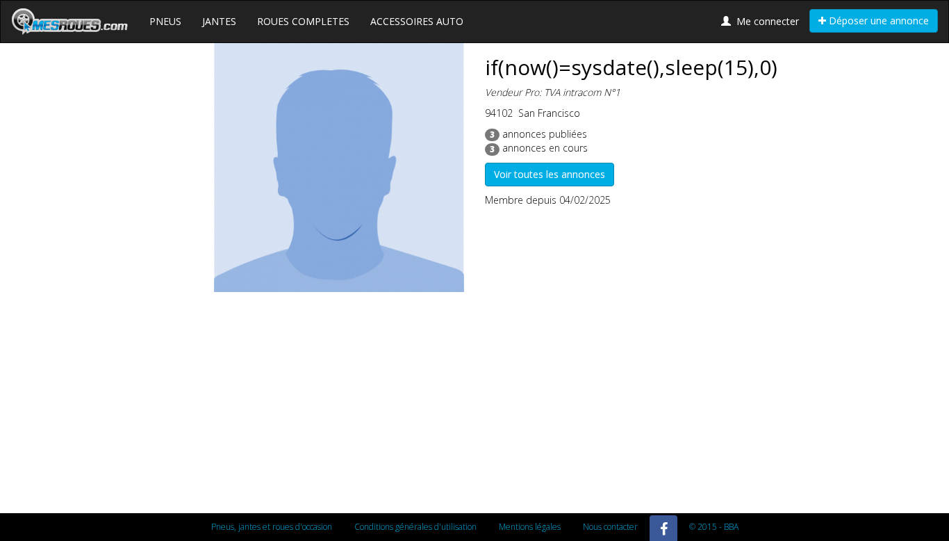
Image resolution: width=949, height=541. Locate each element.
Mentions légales (530, 527)
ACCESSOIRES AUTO (416, 21)
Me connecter (765, 21)
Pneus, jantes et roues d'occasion (271, 527)
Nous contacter (610, 527)
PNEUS (165, 21)
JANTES (219, 21)
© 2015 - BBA (713, 527)
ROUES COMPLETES (303, 21)
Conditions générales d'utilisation (415, 527)
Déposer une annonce (877, 20)
